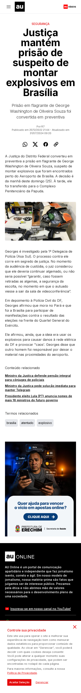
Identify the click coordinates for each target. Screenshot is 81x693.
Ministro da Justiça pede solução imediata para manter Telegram (40, 388)
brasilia (11, 423)
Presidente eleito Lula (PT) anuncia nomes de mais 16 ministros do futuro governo (38, 398)
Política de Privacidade (22, 672)
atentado (27, 423)
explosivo (45, 423)
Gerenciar (42, 682)
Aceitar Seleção (19, 682)
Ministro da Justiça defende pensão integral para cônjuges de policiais (38, 378)
